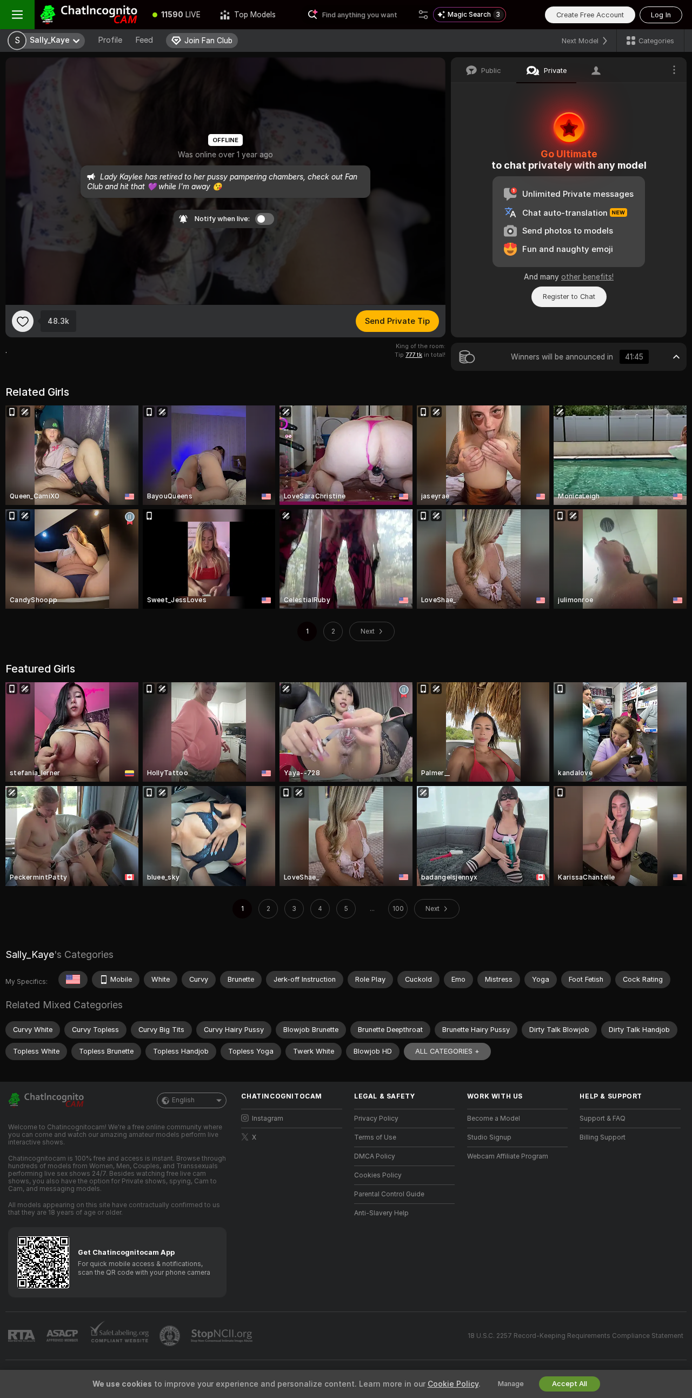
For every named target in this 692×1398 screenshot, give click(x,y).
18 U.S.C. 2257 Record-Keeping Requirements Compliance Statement (575, 1336)
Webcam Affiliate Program (507, 1156)
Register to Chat (569, 296)
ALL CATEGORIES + (447, 1051)
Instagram (267, 1118)
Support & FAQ (603, 1118)
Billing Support (603, 1137)
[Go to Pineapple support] (170, 1336)
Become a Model (493, 1118)
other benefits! (587, 276)
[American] (73, 979)
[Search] (423, 14)
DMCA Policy (374, 1156)
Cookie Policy (453, 1384)
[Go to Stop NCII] (223, 1335)
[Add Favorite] (23, 321)
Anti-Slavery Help (381, 1213)
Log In (661, 15)
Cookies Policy (378, 1175)
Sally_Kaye (29, 954)
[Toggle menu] (17, 14)
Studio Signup (489, 1137)
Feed (144, 40)
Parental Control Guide (389, 1194)
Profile (110, 40)
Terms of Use (375, 1137)
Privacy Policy (376, 1118)
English (183, 1100)
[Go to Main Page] (89, 14)
